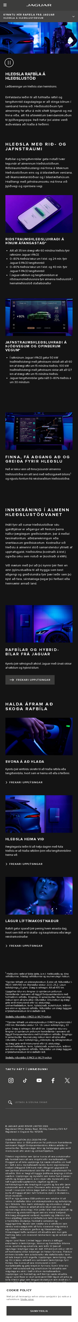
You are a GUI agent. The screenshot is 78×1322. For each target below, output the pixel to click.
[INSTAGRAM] (10, 1081)
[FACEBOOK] (53, 1081)
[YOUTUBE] (39, 1081)
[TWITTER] (67, 1081)
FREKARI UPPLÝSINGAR (33, 680)
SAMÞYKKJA (39, 1311)
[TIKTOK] (25, 1081)
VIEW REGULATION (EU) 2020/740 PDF (26, 1140)
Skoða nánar (27, 1299)
